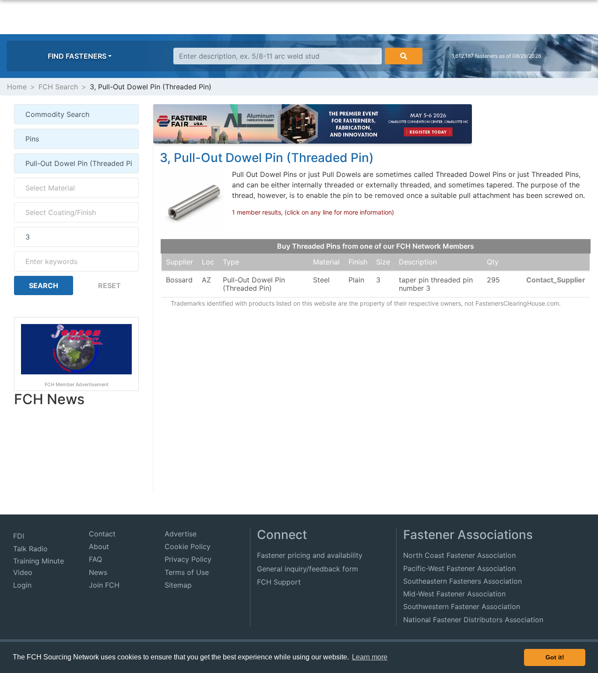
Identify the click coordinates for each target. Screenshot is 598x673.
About (99, 546)
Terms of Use (187, 572)
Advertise (181, 533)
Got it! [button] (554, 657)
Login (22, 585)
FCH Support (279, 582)
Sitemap (178, 585)
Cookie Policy (188, 546)
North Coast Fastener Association (459, 555)
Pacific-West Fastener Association (459, 568)
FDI (18, 536)
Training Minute (38, 561)
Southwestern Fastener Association (461, 606)
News (98, 572)
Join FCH (104, 585)
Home (17, 86)
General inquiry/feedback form (307, 568)
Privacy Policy (188, 559)
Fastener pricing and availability (309, 555)
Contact (102, 533)
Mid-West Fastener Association (454, 593)
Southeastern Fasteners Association (462, 581)
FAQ (95, 559)
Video (22, 572)
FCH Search (58, 86)
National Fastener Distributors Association (473, 619)
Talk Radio (30, 548)
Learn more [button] (369, 657)
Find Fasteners (77, 56)
